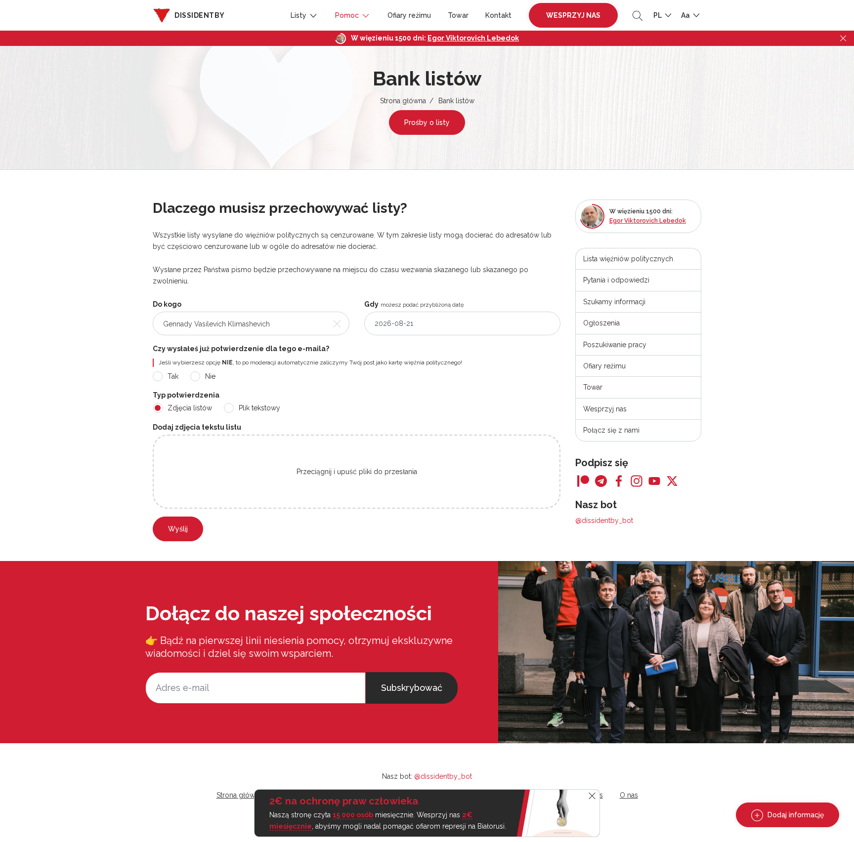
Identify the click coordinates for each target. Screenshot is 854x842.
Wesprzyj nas (573, 15)
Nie (210, 376)
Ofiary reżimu (409, 15)
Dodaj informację (795, 815)
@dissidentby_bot (604, 520)
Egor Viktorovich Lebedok (473, 38)
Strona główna (403, 101)
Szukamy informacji (614, 302)
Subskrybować (411, 687)
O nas (629, 795)
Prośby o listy (427, 122)
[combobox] (251, 323)
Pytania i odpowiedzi (616, 280)
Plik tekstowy (259, 408)
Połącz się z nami (611, 430)
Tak (173, 376)
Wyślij (178, 529)
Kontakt (498, 15)
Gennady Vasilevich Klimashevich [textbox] (216, 324)
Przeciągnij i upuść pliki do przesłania (357, 472)
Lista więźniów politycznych (628, 259)
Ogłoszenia (601, 323)
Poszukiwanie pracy (614, 345)
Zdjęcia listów (190, 408)
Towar (458, 15)
